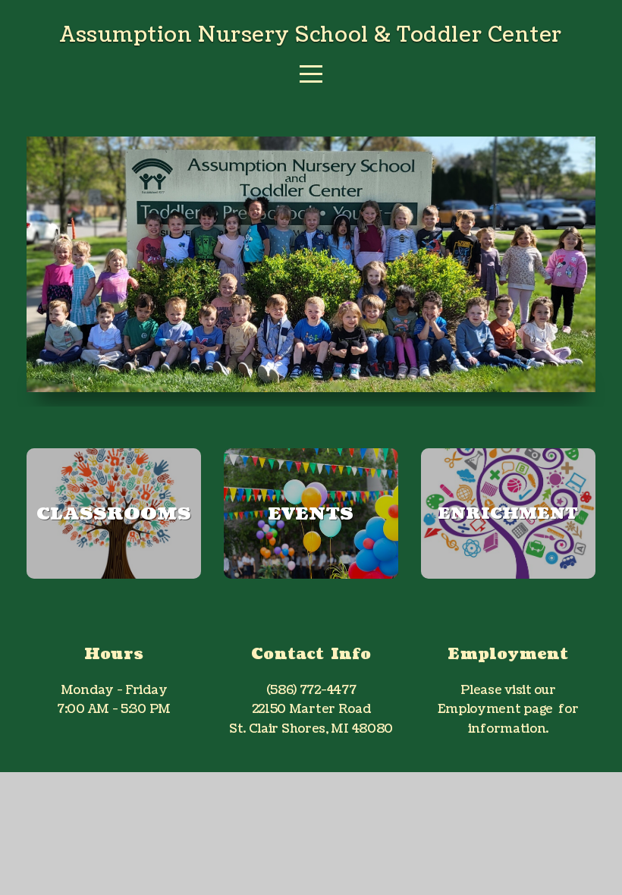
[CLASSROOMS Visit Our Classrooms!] (114, 578)
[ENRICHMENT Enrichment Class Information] (508, 578)
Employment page (495, 709)
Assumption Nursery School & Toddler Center (311, 34)
